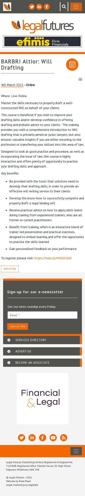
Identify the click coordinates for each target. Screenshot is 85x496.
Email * (15, 315)
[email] (42, 315)
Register (10, 268)
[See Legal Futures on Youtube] (53, 437)
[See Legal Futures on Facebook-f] (47, 7)
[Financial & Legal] (42, 398)
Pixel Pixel (25, 481)
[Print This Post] (80, 79)
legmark (33, 484)
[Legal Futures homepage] (42, 26)
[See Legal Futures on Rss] (63, 437)
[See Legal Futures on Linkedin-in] (39, 7)
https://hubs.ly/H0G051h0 (52, 258)
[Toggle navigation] (76, 7)
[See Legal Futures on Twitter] (32, 7)
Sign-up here (17, 326)
